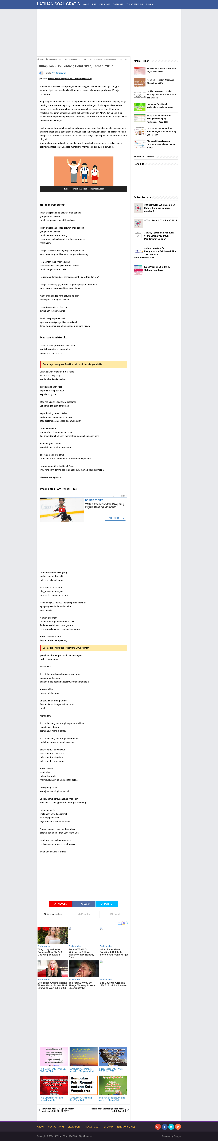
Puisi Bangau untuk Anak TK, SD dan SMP (110, 1070)
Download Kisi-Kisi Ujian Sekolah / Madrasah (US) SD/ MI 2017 (58, 1110)
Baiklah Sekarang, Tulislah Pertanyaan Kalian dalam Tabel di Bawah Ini (161, 94)
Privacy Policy (92, 1127)
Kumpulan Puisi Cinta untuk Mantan (72, 648)
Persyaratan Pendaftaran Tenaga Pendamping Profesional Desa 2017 (159, 118)
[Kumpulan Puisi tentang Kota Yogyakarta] (84, 1085)
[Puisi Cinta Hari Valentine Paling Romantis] (54, 1085)
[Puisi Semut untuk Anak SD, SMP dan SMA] (54, 1056)
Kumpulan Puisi (56, 79)
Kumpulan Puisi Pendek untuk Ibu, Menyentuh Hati (79, 364)
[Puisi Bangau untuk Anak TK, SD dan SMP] (113, 1056)
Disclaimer (74, 1127)
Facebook (84, 904)
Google (62, 904)
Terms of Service (126, 1127)
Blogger (177, 1136)
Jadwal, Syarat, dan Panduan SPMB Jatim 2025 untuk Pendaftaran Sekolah (159, 236)
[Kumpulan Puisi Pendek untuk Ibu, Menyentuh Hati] (84, 1056)
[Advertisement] (109, 32)
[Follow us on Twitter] (171, 1127)
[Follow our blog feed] (178, 1127)
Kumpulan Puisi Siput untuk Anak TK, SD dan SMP (112, 1099)
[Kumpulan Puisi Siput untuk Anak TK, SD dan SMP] (113, 1085)
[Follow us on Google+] (158, 1127)
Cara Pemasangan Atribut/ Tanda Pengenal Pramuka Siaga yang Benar (162, 131)
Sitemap (108, 1127)
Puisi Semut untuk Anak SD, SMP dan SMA (53, 1070)
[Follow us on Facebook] (165, 1127)
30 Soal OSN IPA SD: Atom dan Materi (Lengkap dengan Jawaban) (159, 208)
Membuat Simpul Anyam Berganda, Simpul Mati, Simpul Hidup (161, 144)
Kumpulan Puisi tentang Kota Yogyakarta (81, 1099)
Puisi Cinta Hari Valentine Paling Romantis (51, 1099)
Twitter (108, 904)
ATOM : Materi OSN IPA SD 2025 (160, 220)
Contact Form (56, 1127)
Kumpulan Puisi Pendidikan (78, 79)
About (40, 1127)
